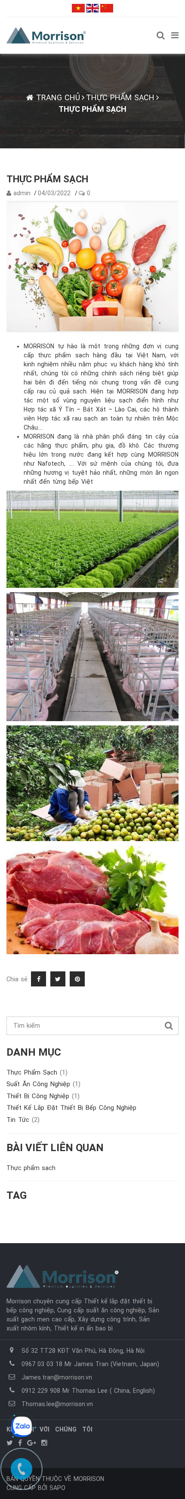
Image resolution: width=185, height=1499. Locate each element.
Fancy (97, 979)
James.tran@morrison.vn (57, 1377)
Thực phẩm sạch (37, 1072)
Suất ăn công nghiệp (43, 1084)
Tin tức (23, 1120)
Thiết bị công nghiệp (43, 1096)
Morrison (89, 1478)
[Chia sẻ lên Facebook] (39, 979)
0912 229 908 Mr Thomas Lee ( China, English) (88, 1390)
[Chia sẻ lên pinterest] (78, 979)
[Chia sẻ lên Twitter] (59, 979)
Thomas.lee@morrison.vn (57, 1404)
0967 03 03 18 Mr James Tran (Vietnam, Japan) (90, 1364)
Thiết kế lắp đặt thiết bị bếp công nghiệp (71, 1108)
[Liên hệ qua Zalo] (21, 1427)
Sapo (57, 1487)
